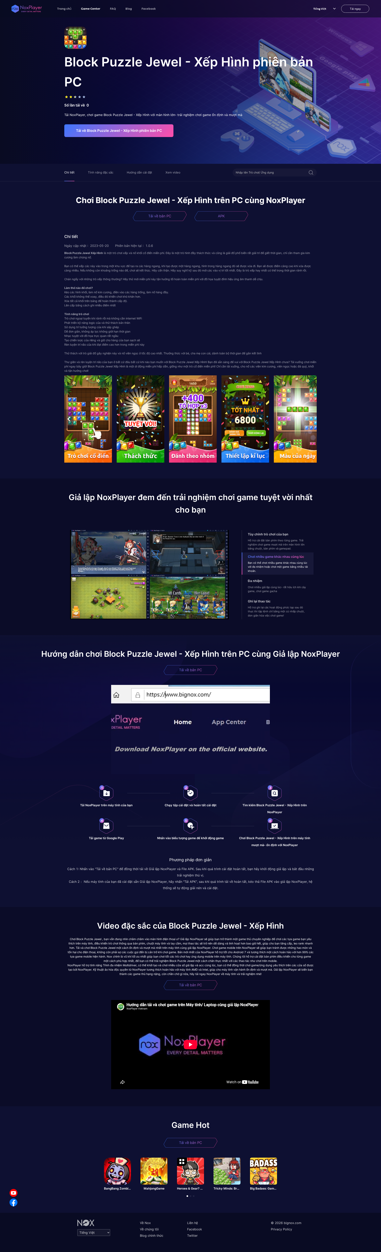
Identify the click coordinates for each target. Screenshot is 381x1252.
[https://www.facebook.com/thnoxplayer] (13, 1202)
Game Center (90, 8)
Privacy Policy (281, 1229)
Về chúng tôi (149, 1229)
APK (221, 216)
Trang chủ (64, 8)
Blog (128, 8)
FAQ (113, 8)
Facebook (148, 8)
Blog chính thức (151, 1236)
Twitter (192, 1236)
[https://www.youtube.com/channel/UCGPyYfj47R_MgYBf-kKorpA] (13, 1193)
